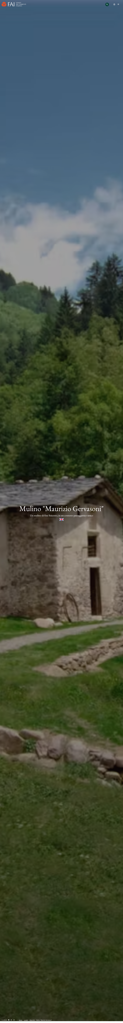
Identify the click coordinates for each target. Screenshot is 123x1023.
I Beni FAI (32, 1020)
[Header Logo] (14, 4)
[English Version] (61, 520)
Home (20, 1020)
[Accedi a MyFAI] (114, 4)
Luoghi (26, 1020)
